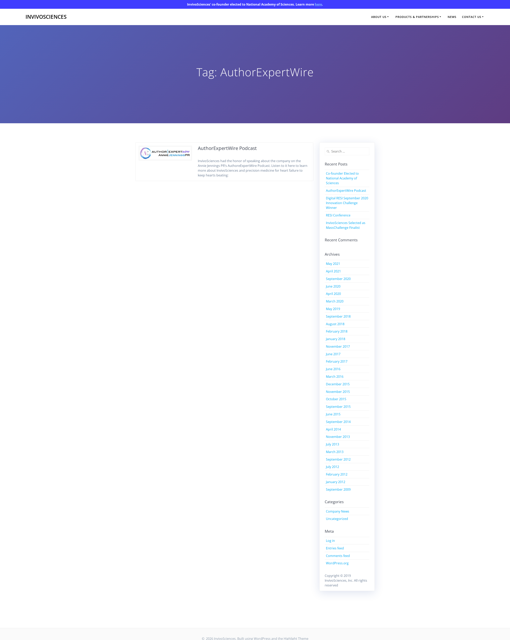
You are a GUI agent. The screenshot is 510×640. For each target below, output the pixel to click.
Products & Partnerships (417, 17)
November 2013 (338, 436)
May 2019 (333, 309)
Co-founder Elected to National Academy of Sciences (342, 178)
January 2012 (335, 482)
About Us (378, 17)
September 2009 (338, 489)
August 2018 (335, 324)
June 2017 (333, 354)
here (318, 4)
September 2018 (338, 316)
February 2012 (336, 474)
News (452, 17)
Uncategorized (337, 519)
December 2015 (338, 384)
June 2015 (333, 414)
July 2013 (332, 444)
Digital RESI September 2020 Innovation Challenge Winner (347, 203)
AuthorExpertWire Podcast (227, 148)
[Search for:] (347, 151)
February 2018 (336, 331)
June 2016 (333, 369)
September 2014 (338, 422)
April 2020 (333, 294)
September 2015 (338, 406)
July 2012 (332, 467)
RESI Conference (338, 215)
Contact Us (471, 17)
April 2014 (333, 429)
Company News (337, 511)
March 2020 (334, 301)
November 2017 (338, 346)
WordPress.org (337, 563)
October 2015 (336, 399)
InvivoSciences (46, 17)
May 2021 (333, 263)
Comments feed (338, 556)
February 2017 (336, 361)
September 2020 (338, 279)
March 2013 (334, 452)
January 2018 (335, 339)
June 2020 (333, 286)
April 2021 (333, 271)
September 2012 (338, 459)
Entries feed (335, 548)
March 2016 (334, 376)
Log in (330, 540)
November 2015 (338, 391)
